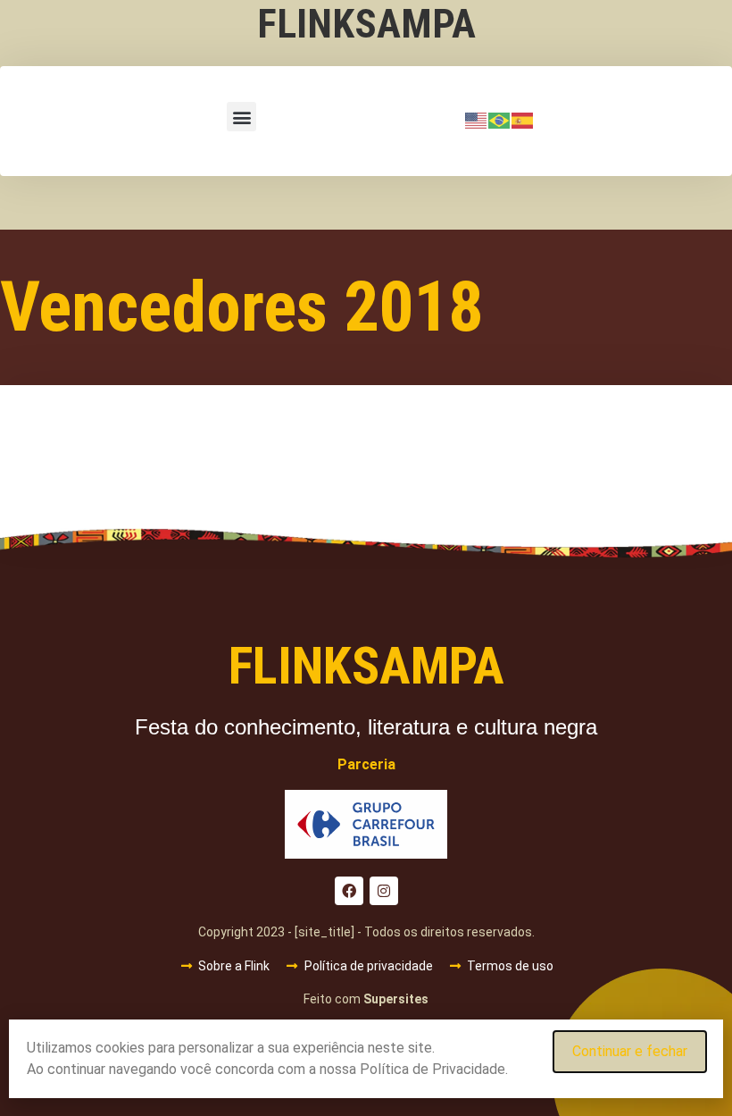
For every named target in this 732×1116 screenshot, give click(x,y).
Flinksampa (366, 23)
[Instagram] (384, 891)
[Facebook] (349, 891)
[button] (241, 116)
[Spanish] (523, 119)
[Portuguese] (500, 119)
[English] (476, 119)
